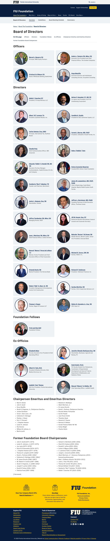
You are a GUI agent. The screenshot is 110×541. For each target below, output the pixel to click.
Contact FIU (74, 519)
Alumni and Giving (19, 528)
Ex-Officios (57, 37)
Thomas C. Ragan (34, 304)
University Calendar (48, 515)
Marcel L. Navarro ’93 (36, 57)
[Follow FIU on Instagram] (72, 524)
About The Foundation (25, 26)
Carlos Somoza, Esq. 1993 (37, 131)
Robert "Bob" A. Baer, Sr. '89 (38, 286)
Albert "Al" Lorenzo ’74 (36, 115)
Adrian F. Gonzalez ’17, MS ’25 (81, 97)
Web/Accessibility (76, 538)
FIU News (74, 522)
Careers (73, 7)
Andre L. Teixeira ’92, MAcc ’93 (81, 56)
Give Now (93, 7)
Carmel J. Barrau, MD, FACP (80, 132)
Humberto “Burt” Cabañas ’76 (39, 184)
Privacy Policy (83, 498)
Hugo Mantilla (76, 73)
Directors (33, 37)
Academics (16, 517)
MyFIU (44, 519)
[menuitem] (20, 15)
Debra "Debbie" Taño (78, 151)
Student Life (17, 524)
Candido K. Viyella (77, 115)
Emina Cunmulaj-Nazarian (80, 167)
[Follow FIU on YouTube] (81, 524)
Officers (26, 37)
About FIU (16, 513)
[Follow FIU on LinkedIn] (74, 524)
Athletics (16, 526)
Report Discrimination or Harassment (53, 535)
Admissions (17, 515)
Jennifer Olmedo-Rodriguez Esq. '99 (83, 351)
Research (16, 522)
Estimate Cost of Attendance (22, 533)
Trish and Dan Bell (35, 328)
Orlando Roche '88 (35, 270)
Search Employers (26, 495)
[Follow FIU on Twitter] (78, 524)
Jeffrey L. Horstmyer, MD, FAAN (81, 200)
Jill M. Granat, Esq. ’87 (78, 217)
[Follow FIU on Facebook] (76, 524)
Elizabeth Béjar (34, 351)
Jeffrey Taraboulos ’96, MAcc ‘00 (40, 218)
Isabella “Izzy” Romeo (36, 385)
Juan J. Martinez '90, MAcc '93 (39, 235)
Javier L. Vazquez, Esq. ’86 (37, 201)
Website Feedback (64, 538)
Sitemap (93, 538)
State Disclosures (83, 500)
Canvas (44, 522)
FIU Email (45, 524)
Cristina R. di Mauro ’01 (37, 74)
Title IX (44, 533)
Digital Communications (51, 538)
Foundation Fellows (45, 37)
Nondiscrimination (47, 530)
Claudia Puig (33, 149)
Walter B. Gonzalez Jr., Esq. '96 (81, 304)
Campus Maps (46, 517)
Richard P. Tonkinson (78, 270)
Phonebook (45, 513)
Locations (16, 519)
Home (15, 26)
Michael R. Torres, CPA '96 (80, 253)
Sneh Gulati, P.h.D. (77, 365)
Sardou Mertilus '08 (78, 287)
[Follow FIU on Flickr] (83, 524)
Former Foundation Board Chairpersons (24, 41)
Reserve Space (46, 528)
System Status (46, 526)
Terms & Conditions (84, 496)
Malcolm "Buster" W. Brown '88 (81, 234)
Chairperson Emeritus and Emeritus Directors (76, 37)
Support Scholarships (82, 7)
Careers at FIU (17, 530)
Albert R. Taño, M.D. (35, 368)
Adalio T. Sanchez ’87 (36, 98)
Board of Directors (19, 20)
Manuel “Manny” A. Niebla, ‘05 (81, 386)
